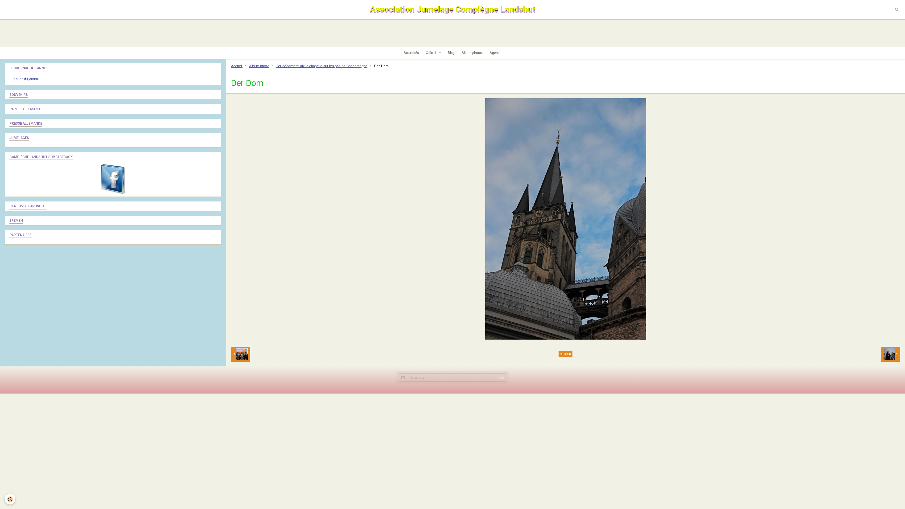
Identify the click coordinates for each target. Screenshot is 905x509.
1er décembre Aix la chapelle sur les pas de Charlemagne (321, 66)
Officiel (431, 53)
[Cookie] (10, 499)
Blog (451, 53)
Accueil (237, 66)
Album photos (472, 53)
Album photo (259, 66)
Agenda (496, 53)
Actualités (411, 53)
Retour (565, 354)
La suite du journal (25, 79)
